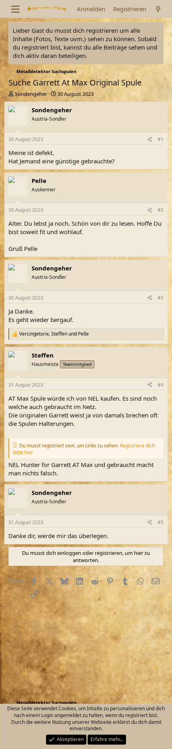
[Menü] (15, 9)
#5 (161, 522)
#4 (161, 384)
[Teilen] (149, 139)
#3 (161, 297)
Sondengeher (31, 93)
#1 (161, 139)
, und (54, 334)
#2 (161, 210)
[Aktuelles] (158, 9)
